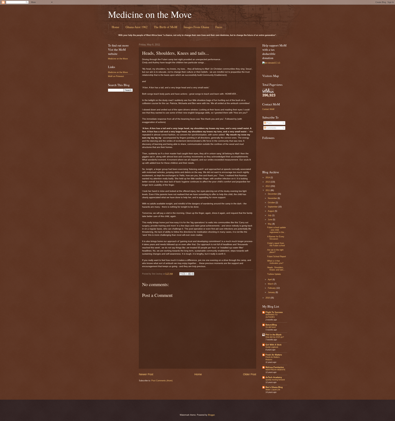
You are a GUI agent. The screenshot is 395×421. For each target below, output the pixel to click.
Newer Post (146, 374)
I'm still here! (271, 327)
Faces (218, 27)
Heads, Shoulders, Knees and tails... (276, 268)
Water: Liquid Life (273, 390)
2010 (268, 298)
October (272, 202)
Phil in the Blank (273, 335)
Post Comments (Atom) (162, 380)
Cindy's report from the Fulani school (276, 244)
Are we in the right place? (275, 251)
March (271, 284)
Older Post (249, 374)
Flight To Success (274, 312)
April (270, 279)
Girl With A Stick (273, 345)
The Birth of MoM (165, 27)
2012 (268, 186)
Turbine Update (274, 274)
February (272, 288)
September (273, 207)
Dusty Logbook (272, 347)
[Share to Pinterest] (192, 273)
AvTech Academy (274, 377)
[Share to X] (186, 273)
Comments (271, 128)
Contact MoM (268, 109)
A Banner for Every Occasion (275, 237)
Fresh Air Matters (274, 355)
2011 (268, 190)
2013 (268, 182)
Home (115, 27)
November (273, 198)
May (270, 224)
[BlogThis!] (183, 273)
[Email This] (180, 273)
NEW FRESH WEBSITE (275, 370)
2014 (268, 177)
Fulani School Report (276, 256)
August (271, 211)
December (273, 194)
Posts (269, 123)
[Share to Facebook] (189, 273)
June (270, 219)
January (272, 292)
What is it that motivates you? (275, 262)
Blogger (211, 415)
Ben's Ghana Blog (274, 387)
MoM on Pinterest (116, 76)
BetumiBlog (271, 325)
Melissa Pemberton (275, 367)
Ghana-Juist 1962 (137, 27)
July (270, 215)
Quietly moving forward (275, 380)
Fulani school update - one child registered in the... (276, 229)
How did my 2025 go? (275, 337)
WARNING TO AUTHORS (271, 316)
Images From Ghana (196, 27)
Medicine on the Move (150, 14)
